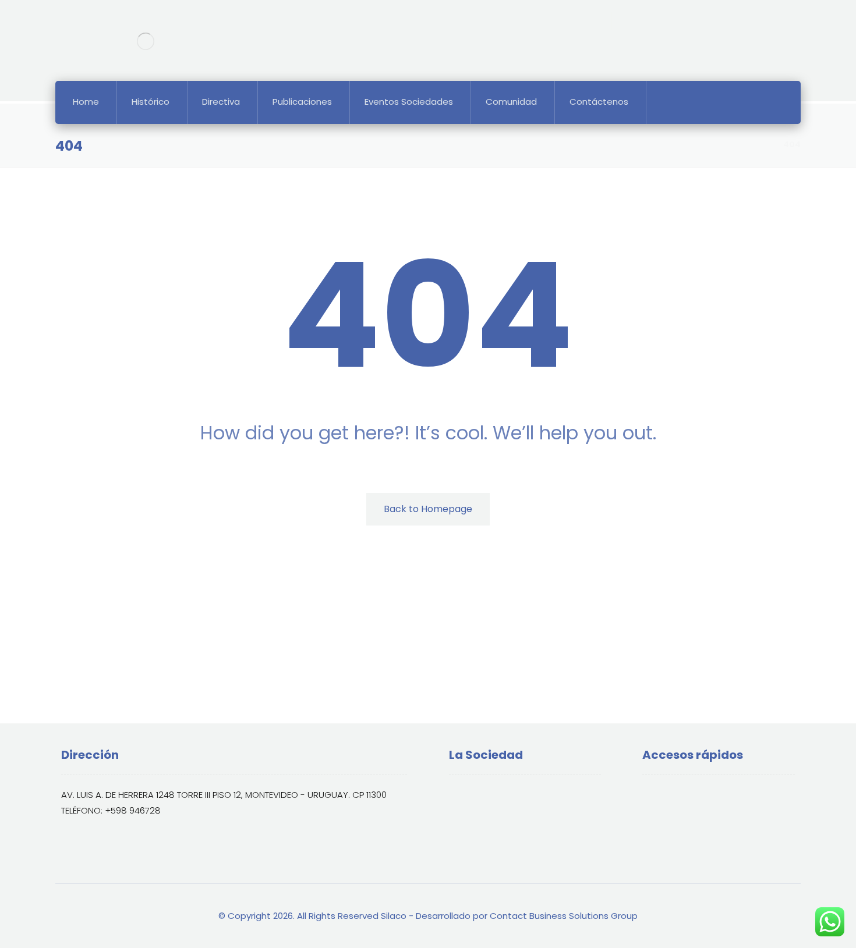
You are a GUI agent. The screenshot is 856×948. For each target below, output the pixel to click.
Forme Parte (488, 833)
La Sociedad (488, 796)
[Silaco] (145, 41)
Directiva (481, 814)
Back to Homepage (428, 509)
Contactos (679, 833)
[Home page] (759, 144)
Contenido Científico (700, 796)
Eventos (672, 814)
